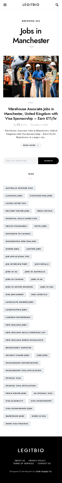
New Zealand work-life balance (24, 340)
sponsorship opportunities (22, 363)
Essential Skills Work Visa (21, 218)
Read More (29, 145)
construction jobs (41, 196)
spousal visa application (21, 386)
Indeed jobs (12, 249)
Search (48, 161)
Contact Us (44, 463)
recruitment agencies (18, 348)
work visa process (17, 424)
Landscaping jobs (16, 310)
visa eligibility (14, 401)
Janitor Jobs (34, 249)
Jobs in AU (11, 272)
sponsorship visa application (23, 370)
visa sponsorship (41, 401)
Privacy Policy (37, 460)
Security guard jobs (17, 355)
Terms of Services (23, 463)
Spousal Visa (13, 378)
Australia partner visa (19, 188)
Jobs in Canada (15, 279)
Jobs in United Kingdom (19, 287)
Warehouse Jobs (15, 416)
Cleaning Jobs (14, 196)
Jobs (31, 102)
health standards (16, 226)
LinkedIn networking (18, 317)
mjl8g (24, 125)
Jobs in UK (37, 279)
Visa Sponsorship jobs (19, 408)
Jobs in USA (47, 287)
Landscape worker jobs (20, 302)
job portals (42, 264)
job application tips (17, 256)
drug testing (45, 211)
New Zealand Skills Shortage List (26, 332)
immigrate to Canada (18, 234)
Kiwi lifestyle (39, 294)
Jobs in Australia (35, 272)
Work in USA (39, 416)
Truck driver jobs (16, 393)
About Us (20, 460)
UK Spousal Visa (43, 393)
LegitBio (31, 5)
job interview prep (16, 264)
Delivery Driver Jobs (18, 211)
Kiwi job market (15, 294)
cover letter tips (16, 203)
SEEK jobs (42, 355)
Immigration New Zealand (21, 241)
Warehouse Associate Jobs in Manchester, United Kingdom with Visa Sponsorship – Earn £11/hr (31, 113)
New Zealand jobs (16, 325)
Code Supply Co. (44, 471)
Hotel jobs (40, 226)
